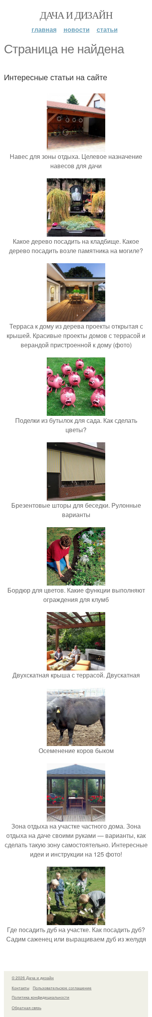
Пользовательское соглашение (62, 988)
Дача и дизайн (76, 14)
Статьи (107, 29)
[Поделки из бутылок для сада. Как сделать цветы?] (76, 410)
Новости (77, 29)
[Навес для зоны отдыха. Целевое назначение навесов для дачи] (76, 147)
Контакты (20, 988)
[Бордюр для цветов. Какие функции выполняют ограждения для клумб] (76, 580)
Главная (44, 29)
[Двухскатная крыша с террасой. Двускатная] (76, 665)
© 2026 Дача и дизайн (33, 977)
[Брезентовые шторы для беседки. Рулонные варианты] (76, 495)
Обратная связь (26, 1007)
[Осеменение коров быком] (76, 741)
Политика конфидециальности (40, 997)
